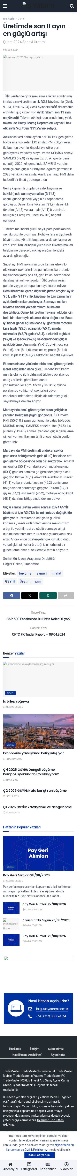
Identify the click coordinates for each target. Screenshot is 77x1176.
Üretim (25, 581)
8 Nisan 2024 (10, 49)
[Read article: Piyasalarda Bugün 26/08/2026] (11, 924)
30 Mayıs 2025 (12, 812)
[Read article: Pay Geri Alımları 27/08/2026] (11, 908)
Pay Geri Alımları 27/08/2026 (44, 904)
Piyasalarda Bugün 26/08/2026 (46, 920)
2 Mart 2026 (11, 780)
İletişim (34, 1048)
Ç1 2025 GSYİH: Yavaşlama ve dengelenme (37, 807)
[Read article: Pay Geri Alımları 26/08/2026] (11, 940)
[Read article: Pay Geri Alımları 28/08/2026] (38, 853)
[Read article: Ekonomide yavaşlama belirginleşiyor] (38, 731)
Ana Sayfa (9, 18)
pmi (38, 581)
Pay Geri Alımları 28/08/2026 (26, 875)
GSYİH (10, 581)
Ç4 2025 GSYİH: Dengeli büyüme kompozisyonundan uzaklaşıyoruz (31, 772)
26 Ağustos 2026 (33, 925)
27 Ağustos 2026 (33, 909)
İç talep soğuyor (16, 701)
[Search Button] (72, 6)
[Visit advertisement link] (38, 971)
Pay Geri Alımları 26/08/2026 (44, 936)
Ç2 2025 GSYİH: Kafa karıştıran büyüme (35, 790)
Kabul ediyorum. (40, 1154)
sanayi (41, 573)
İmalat (56, 573)
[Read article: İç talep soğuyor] (38, 679)
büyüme (25, 573)
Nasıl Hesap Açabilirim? (28, 1054)
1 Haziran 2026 (13, 759)
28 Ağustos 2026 (14, 881)
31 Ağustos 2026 (14, 707)
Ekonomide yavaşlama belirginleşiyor (33, 753)
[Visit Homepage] (38, 6)
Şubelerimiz (56, 1048)
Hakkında (15, 1048)
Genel (21, 18)
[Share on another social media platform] (66, 595)
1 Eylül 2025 (12, 796)
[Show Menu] (5, 6)
